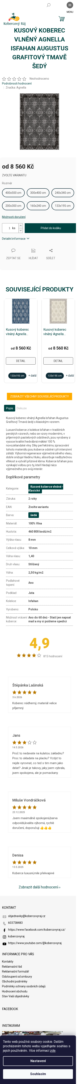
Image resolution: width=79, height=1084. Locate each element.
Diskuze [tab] (22, 408)
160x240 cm (38, 205)
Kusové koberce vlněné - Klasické (45, 488)
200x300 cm (13, 205)
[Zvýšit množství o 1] (20, 225)
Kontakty (7, 961)
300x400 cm (38, 192)
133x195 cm (63, 205)
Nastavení (38, 1061)
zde (53, 1051)
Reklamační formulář (15, 971)
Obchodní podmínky (14, 981)
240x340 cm (63, 192)
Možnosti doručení (14, 217)
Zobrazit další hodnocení (38, 887)
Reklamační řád (12, 966)
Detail (20, 361)
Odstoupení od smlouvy (17, 976)
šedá (33, 515)
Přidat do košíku (51, 228)
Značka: (16, 87)
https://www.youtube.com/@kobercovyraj (35, 943)
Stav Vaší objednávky (15, 996)
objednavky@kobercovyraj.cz (26, 916)
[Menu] (70, 5)
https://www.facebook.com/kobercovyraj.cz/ (36, 929)
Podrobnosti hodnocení (17, 83)
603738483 (15, 922)
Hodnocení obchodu (14, 991)
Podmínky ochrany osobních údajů (24, 986)
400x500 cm (13, 192)
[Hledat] (49, 5)
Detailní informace (14, 238)
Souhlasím (38, 1074)
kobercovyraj (16, 936)
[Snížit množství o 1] (20, 230)
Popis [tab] (9, 408)
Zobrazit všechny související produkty (39, 396)
